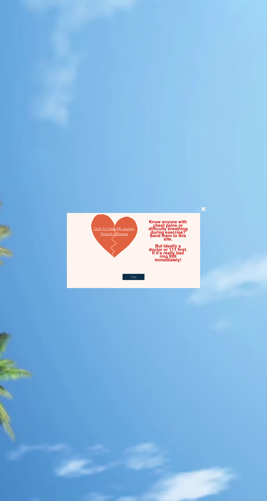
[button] (203, 209)
